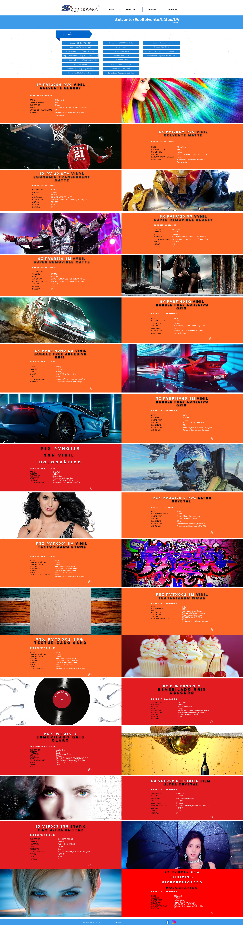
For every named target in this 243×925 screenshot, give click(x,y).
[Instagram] (173, 922)
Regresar (175, 23)
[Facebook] (167, 922)
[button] (121, 73)
